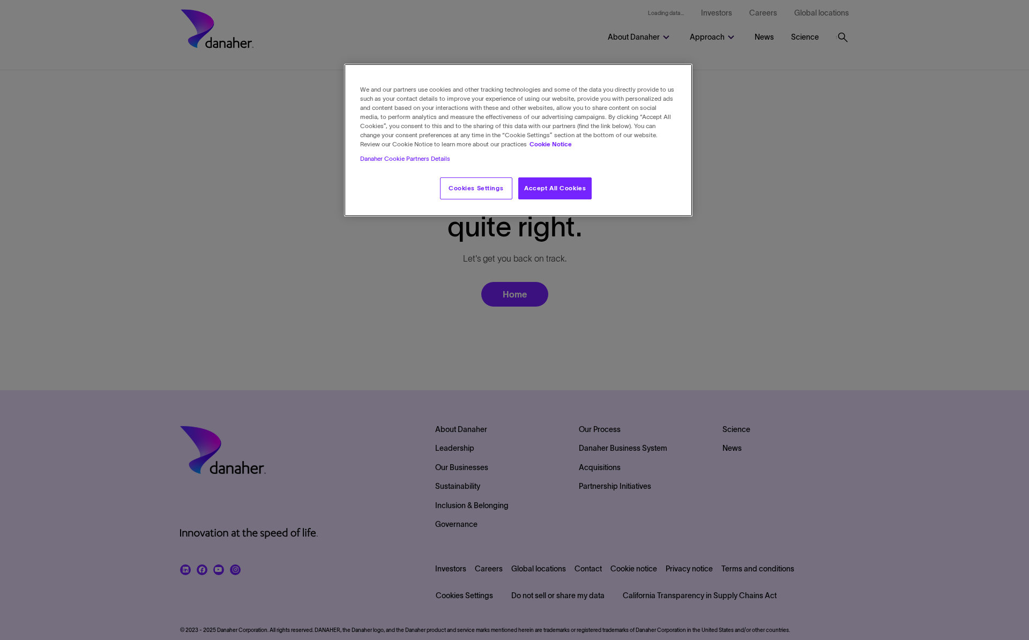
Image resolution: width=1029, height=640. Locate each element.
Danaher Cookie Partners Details (405, 159)
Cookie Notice (551, 145)
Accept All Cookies (555, 188)
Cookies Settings (476, 188)
